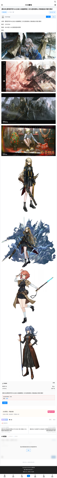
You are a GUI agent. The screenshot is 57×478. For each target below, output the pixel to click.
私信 (54, 16)
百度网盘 (5, 402)
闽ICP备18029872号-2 (28, 469)
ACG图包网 (32, 467)
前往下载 (53, 12)
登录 (7, 398)
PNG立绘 (4, 12)
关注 (49, 16)
